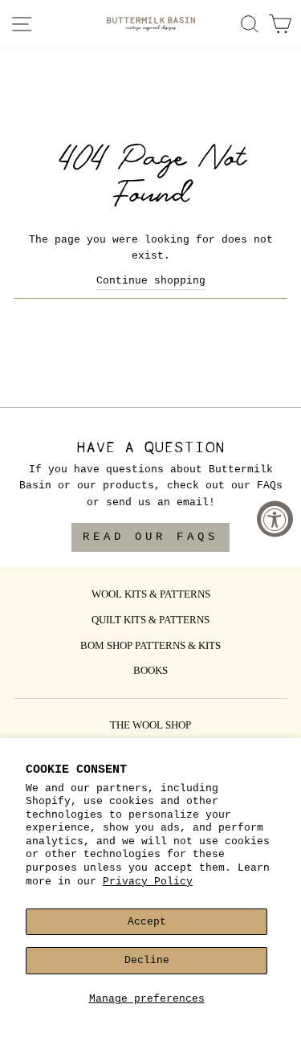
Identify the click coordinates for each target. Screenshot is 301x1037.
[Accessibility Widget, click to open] (275, 518)
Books (150, 671)
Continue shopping (150, 281)
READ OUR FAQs (150, 536)
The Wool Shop (150, 726)
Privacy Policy (148, 882)
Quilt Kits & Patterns (150, 621)
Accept (147, 922)
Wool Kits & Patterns (151, 595)
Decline (146, 960)
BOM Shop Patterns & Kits (150, 646)
